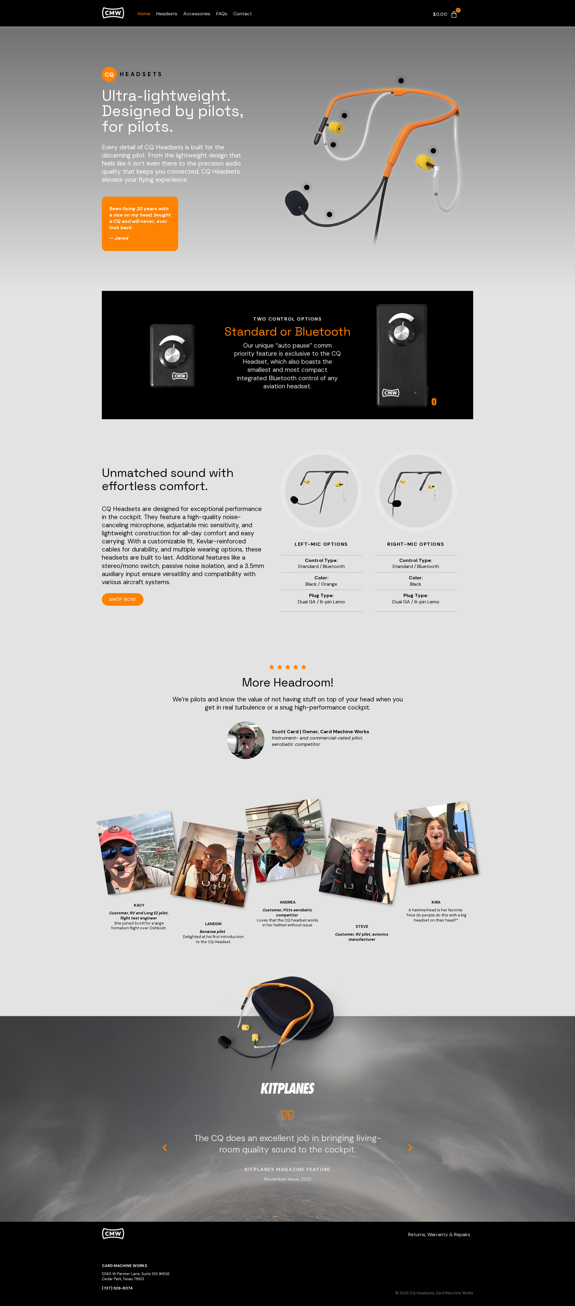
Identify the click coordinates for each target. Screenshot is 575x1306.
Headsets (166, 13)
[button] (164, 1147)
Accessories (196, 13)
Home (144, 13)
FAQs (221, 13)
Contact (242, 13)
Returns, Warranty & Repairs (439, 1234)
